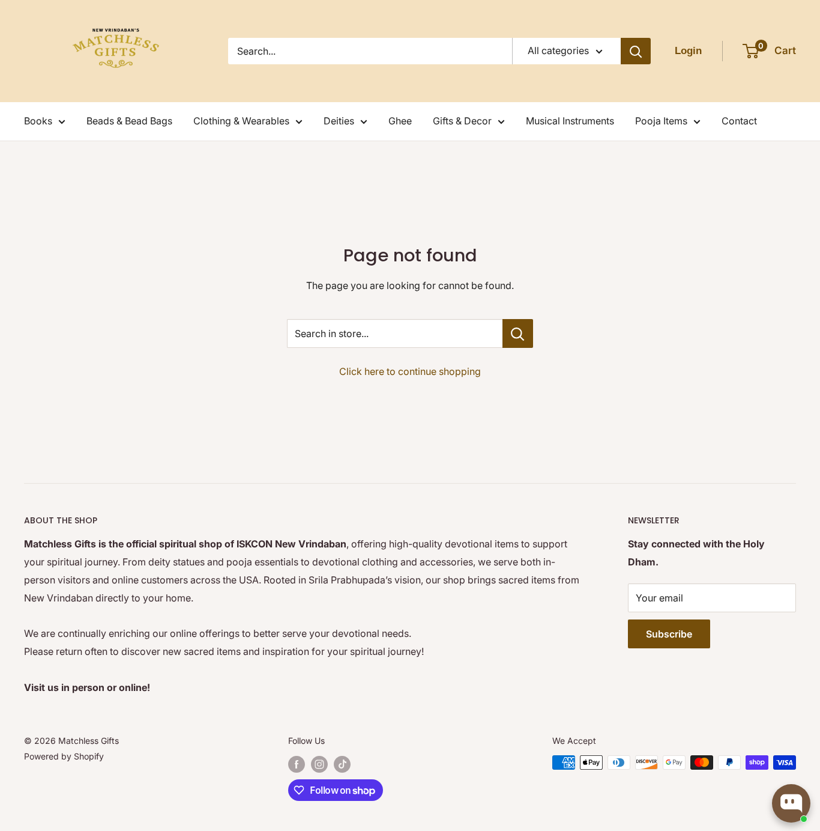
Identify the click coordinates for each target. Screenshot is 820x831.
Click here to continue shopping (410, 371)
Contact (739, 121)
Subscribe (669, 634)
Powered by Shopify (64, 756)
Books (38, 121)
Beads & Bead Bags (129, 121)
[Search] (636, 51)
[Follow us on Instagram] (319, 763)
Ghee (400, 121)
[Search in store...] (517, 333)
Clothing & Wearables (241, 121)
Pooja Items (661, 121)
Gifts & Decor (462, 121)
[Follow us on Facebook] (296, 763)
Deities (339, 121)
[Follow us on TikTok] (342, 763)
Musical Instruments (570, 121)
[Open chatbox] (791, 803)
